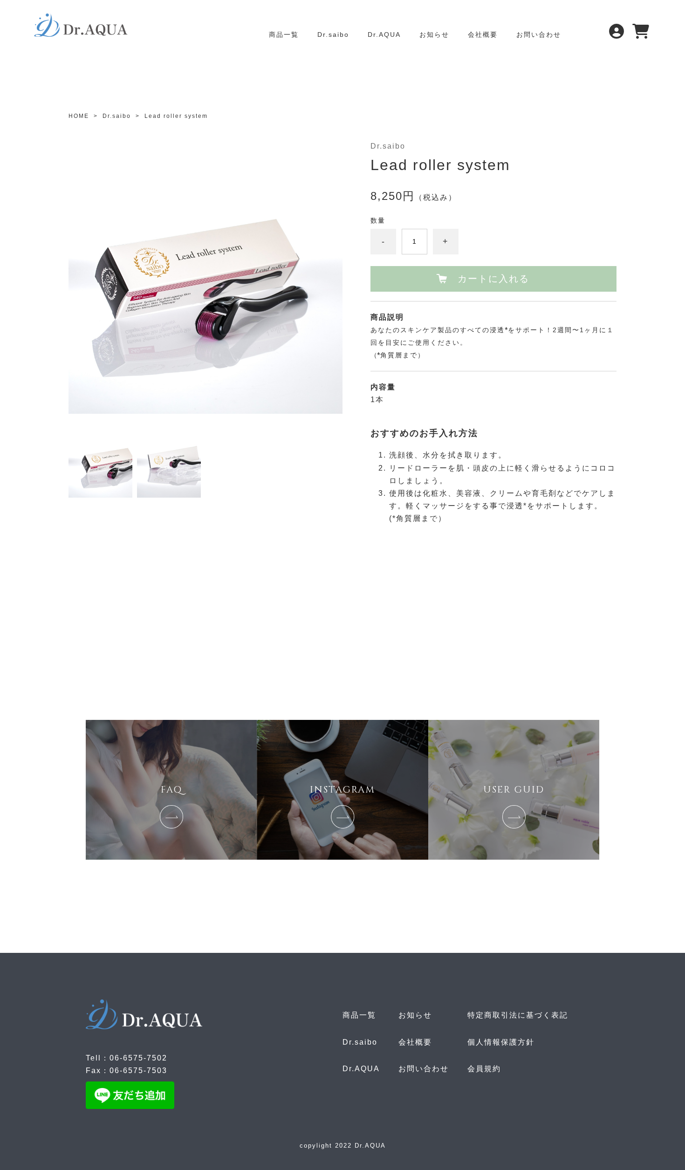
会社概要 (483, 34)
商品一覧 (284, 34)
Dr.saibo (333, 34)
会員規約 (484, 1069)
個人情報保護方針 (500, 1042)
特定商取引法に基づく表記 (517, 1015)
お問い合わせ (538, 34)
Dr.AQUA (384, 34)
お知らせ (434, 34)
